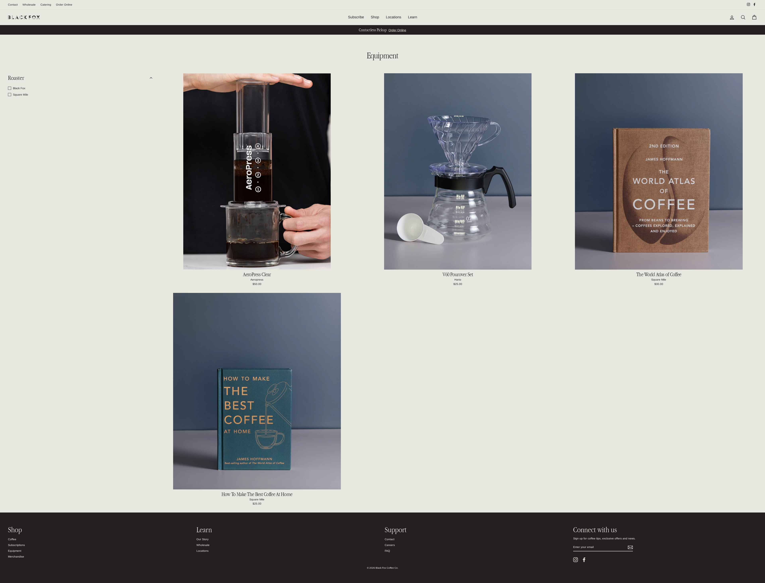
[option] (382, 30)
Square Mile (20, 94)
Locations (393, 17)
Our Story (202, 539)
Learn (412, 17)
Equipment (14, 550)
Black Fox (19, 88)
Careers (390, 545)
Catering (45, 4)
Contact (13, 4)
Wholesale (29, 4)
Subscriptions (16, 545)
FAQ (387, 550)
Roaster (16, 77)
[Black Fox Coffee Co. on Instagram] (575, 559)
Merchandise (16, 556)
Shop (375, 17)
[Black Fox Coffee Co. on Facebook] (584, 559)
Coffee (12, 539)
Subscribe (356, 17)
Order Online (64, 4)
